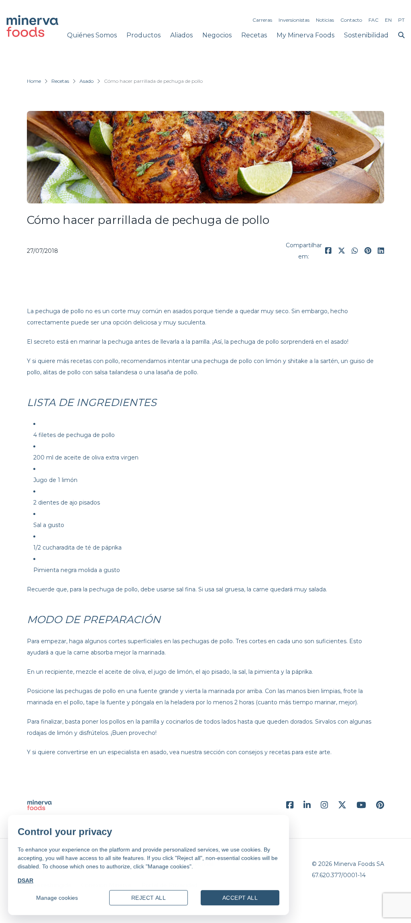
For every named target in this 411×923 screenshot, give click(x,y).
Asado (86, 81)
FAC (373, 20)
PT (401, 20)
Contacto (351, 20)
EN (388, 20)
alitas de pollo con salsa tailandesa (90, 372)
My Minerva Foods (305, 35)
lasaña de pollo (176, 372)
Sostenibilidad (366, 35)
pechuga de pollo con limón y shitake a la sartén (270, 361)
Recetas (254, 35)
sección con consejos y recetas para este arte (266, 752)
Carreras (262, 20)
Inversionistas (294, 20)
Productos (143, 35)
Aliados (181, 35)
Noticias (325, 20)
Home (34, 81)
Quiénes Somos (92, 35)
